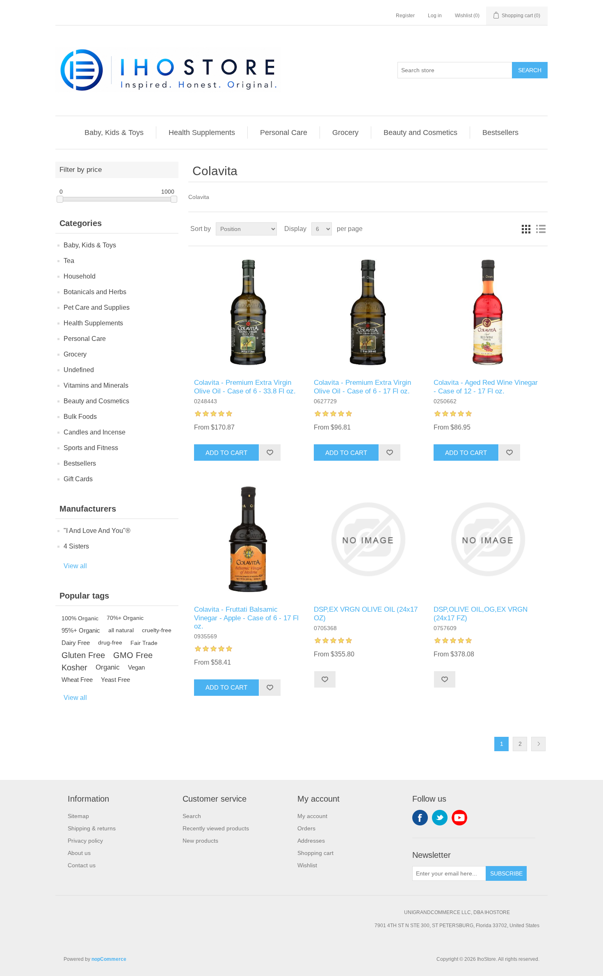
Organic (108, 667)
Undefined (79, 369)
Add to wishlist (270, 452)
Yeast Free (115, 679)
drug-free (110, 643)
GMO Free (133, 655)
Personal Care (283, 132)
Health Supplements (202, 132)
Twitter (440, 817)
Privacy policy (85, 840)
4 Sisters (76, 546)
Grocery (345, 132)
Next (538, 744)
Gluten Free (83, 655)
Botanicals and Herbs (95, 291)
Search (529, 70)
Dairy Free (76, 642)
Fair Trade (144, 643)
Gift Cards (78, 478)
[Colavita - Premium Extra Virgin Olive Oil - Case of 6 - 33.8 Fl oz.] (248, 312)
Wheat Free (77, 679)
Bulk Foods (80, 416)
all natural (121, 630)
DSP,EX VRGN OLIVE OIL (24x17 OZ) (366, 614)
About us (79, 853)
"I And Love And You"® (97, 530)
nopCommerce (108, 959)
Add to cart (226, 452)
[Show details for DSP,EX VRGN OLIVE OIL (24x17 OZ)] (368, 539)
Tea (69, 260)
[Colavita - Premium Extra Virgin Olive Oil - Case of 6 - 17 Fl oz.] (368, 312)
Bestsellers (500, 132)
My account (312, 816)
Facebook (420, 817)
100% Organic (80, 618)
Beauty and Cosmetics (420, 132)
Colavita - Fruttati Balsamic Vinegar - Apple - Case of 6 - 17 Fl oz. (246, 618)
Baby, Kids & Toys (114, 132)
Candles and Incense (95, 432)
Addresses (311, 840)
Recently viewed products (216, 828)
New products (200, 840)
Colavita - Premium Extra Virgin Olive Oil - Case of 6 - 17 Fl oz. (362, 387)
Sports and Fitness (91, 447)
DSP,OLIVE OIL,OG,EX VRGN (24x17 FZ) (481, 614)
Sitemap (78, 816)
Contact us (82, 865)
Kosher (74, 667)
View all (75, 565)
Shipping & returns (92, 828)
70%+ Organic (125, 618)
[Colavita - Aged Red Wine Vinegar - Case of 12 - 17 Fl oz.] (487, 312)
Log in (435, 15)
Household (80, 276)
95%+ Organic (81, 630)
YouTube (459, 817)
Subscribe (506, 873)
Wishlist (307, 865)
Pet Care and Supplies (97, 307)
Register (405, 15)
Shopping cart (315, 853)
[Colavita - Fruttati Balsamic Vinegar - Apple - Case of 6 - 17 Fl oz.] (248, 539)
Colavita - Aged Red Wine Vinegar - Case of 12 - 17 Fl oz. (486, 387)
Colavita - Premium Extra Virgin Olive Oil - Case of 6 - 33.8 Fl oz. (245, 387)
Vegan (136, 667)
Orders (306, 828)
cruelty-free (156, 630)
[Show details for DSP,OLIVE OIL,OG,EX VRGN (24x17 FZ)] (487, 539)
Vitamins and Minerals (96, 385)
